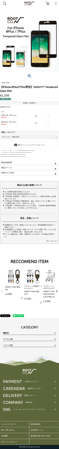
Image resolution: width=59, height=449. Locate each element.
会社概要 (4, 436)
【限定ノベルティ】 (8, 132)
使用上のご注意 (7, 173)
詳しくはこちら (52, 241)
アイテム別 (2, 150)
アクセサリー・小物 (8, 150)
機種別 (2, 154)
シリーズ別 (2, 152)
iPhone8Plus (5, 154)
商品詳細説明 (6, 162)
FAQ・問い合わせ (7, 430)
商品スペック (6, 168)
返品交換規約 (35, 424)
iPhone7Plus (5, 156)
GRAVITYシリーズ (7, 152)
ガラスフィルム (14, 150)
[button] (2, 291)
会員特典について (37, 430)
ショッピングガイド (8, 424)
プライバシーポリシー (9, 442)
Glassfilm (12, 152)
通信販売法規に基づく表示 (40, 436)
